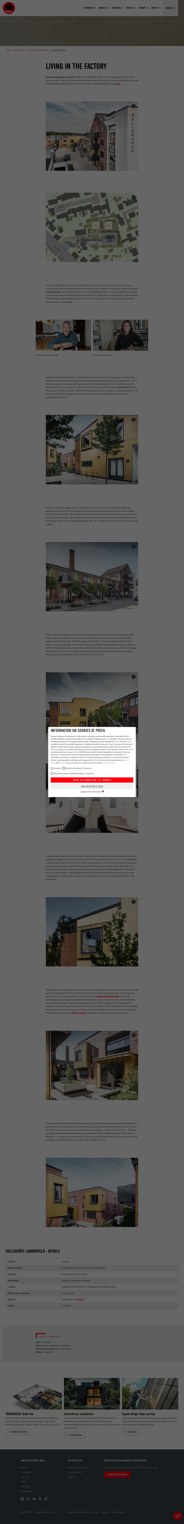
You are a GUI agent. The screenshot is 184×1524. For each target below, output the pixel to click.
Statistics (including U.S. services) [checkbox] (79, 768)
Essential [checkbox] (57, 768)
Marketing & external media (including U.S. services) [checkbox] (74, 774)
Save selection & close (92, 786)
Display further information (91, 792)
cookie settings (108, 763)
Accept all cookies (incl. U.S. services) (92, 780)
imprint (61, 763)
